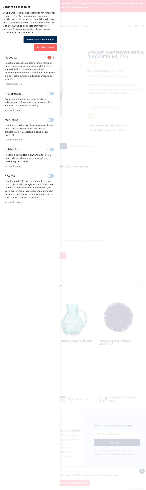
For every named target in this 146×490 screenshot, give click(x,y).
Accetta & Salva (45, 47)
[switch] (50, 57)
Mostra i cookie (13, 83)
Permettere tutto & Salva (40, 39)
